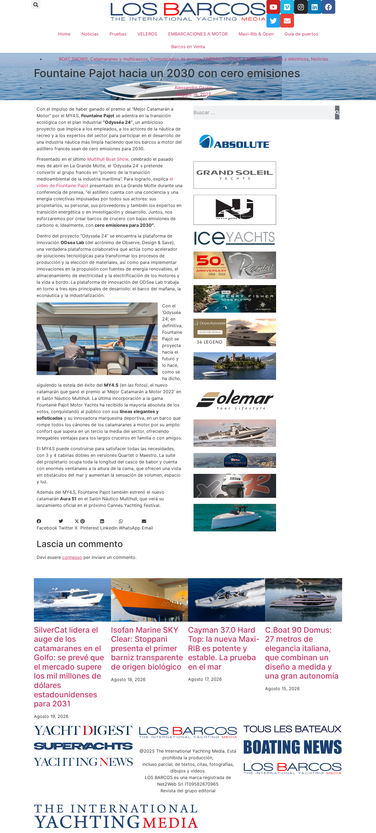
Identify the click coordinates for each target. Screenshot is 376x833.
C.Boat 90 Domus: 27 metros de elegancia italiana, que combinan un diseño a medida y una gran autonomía (302, 653)
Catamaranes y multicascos (119, 59)
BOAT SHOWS (73, 59)
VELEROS (147, 34)
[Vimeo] (287, 7)
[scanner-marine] (235, 445)
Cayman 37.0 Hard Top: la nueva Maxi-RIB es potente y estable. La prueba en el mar (224, 648)
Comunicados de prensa (175, 59)
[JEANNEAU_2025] (235, 311)
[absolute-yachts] (235, 153)
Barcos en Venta (188, 46)
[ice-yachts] (235, 244)
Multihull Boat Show (107, 159)
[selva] (235, 496)
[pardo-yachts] (235, 529)
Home (64, 34)
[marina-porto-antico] (235, 466)
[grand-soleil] (235, 187)
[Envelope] (287, 21)
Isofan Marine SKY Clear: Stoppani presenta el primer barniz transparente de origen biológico (147, 648)
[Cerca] (337, 112)
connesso (72, 557)
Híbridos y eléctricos (287, 59)
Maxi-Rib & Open (256, 34)
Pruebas (118, 34)
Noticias (90, 34)
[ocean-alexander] (235, 344)
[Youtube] (273, 7)
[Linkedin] (314, 7)
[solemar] (235, 411)
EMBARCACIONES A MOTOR (198, 34)
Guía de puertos (301, 34)
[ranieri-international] (235, 277)
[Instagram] (301, 7)
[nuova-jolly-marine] (235, 223)
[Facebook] (328, 7)
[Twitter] (273, 21)
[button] (35, 4)
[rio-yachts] (235, 378)
